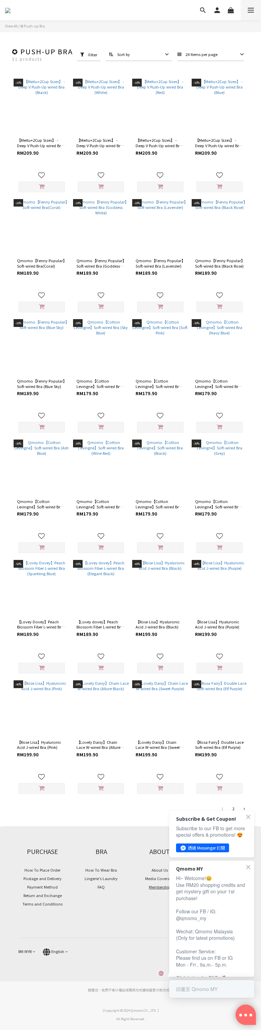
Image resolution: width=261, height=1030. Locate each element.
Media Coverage (159, 878)
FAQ (101, 887)
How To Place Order (42, 870)
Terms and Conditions (42, 904)
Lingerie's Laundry (101, 878)
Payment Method (42, 887)
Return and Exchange (42, 895)
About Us (160, 870)
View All (11, 25)
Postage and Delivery (42, 878)
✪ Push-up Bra (32, 25)
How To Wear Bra (101, 870)
